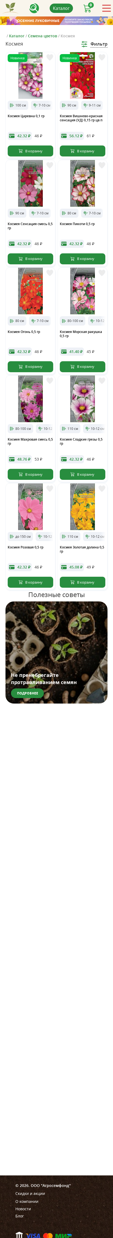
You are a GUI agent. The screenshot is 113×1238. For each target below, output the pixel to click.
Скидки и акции (30, 1193)
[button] (79, 96)
